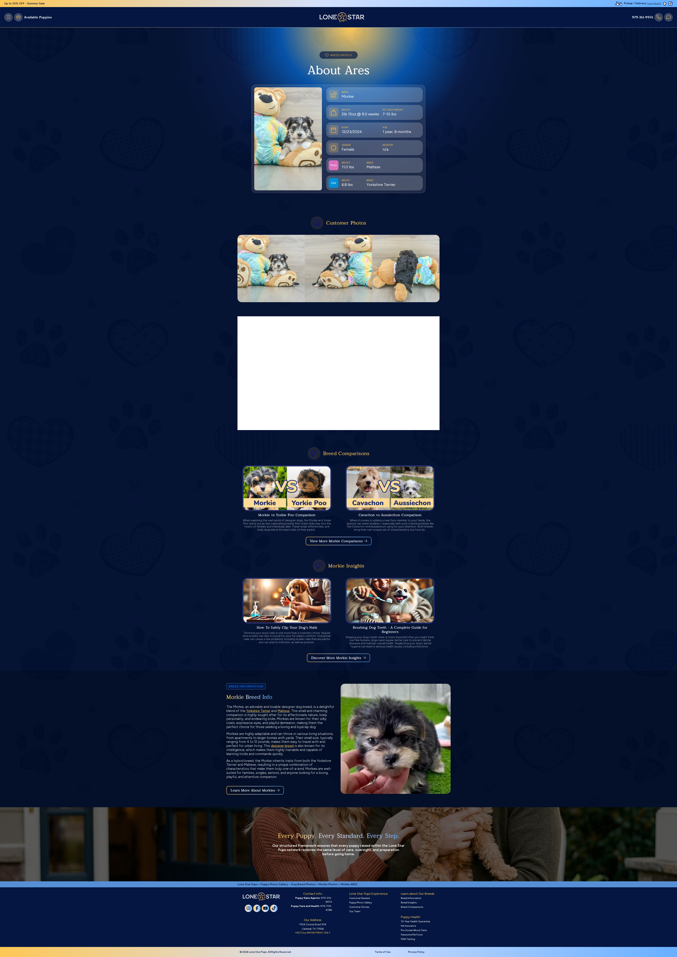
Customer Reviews (359, 898)
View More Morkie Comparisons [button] (336, 541)
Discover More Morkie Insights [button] (336, 658)
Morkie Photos (328, 884)
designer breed (282, 746)
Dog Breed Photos (303, 884)
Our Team (354, 911)
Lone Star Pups (247, 884)
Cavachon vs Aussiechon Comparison (390, 515)
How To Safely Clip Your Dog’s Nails (287, 627)
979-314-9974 (642, 17)
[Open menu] (8, 17)
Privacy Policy (416, 951)
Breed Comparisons (412, 906)
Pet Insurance (408, 925)
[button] (665, 3)
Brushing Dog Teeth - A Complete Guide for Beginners (390, 629)
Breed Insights (409, 902)
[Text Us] (668, 17)
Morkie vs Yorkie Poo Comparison (286, 515)
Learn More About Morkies (253, 790)
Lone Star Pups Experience (368, 894)
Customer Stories (359, 906)
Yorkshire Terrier (258, 711)
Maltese (283, 711)
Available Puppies (38, 17)
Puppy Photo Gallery (274, 884)
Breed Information (411, 898)
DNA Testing (408, 939)
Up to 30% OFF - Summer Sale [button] (24, 3)
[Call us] (658, 17)
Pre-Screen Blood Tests (414, 930)
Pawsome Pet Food (411, 934)
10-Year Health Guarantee (415, 921)
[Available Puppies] (18, 17)
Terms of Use (383, 951)
